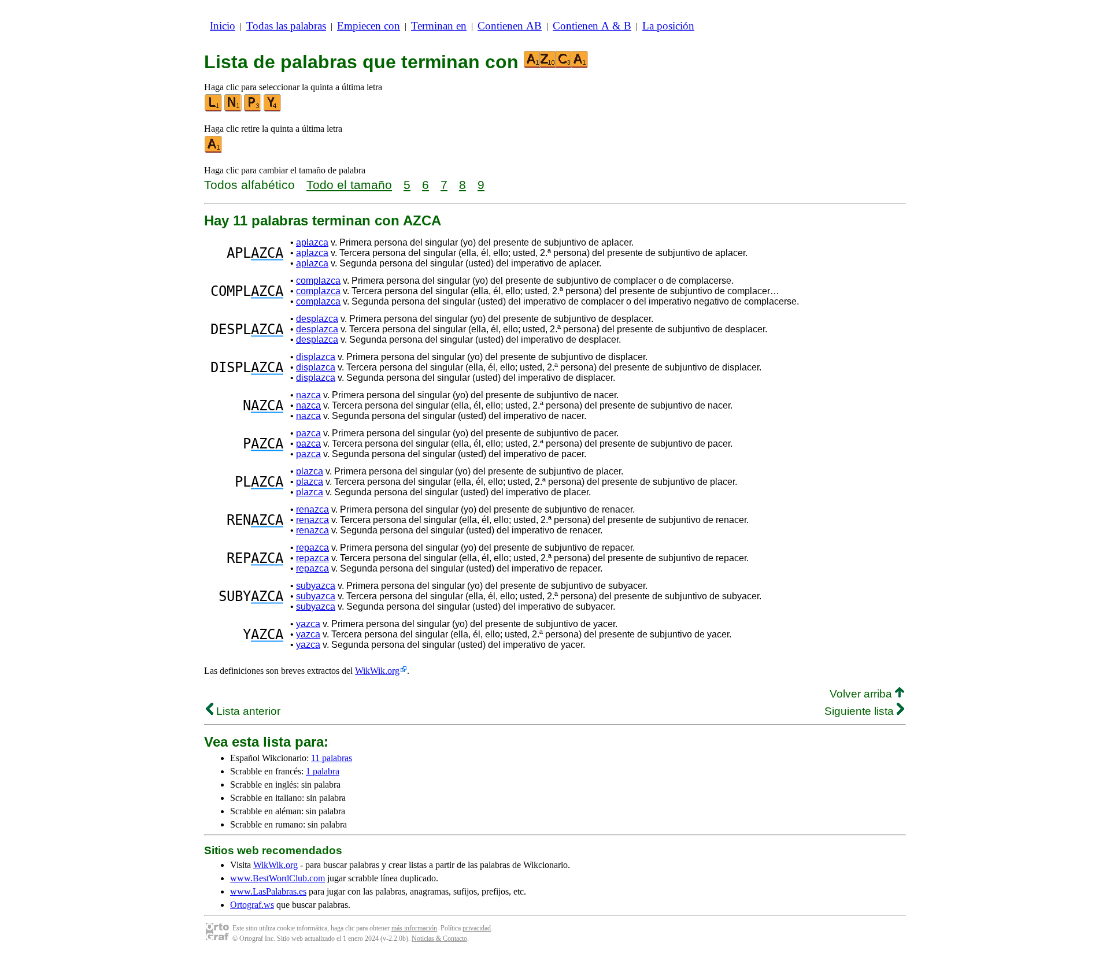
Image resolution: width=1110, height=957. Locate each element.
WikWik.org (377, 671)
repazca (312, 547)
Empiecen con (368, 26)
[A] (214, 150)
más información (414, 928)
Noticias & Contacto (439, 938)
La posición (668, 26)
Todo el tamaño (349, 184)
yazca (308, 624)
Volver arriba (862, 694)
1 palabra (322, 771)
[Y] (273, 109)
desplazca (317, 319)
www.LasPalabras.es (268, 891)
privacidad (476, 928)
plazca (309, 471)
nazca (308, 395)
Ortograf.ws (252, 905)
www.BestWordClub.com (277, 878)
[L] (214, 109)
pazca (308, 433)
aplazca (312, 242)
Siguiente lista (860, 711)
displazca (315, 357)
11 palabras (331, 758)
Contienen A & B (592, 26)
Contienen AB (510, 26)
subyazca (315, 586)
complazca (318, 280)
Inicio (222, 26)
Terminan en (439, 26)
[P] (253, 109)
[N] (233, 109)
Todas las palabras (286, 26)
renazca (312, 509)
